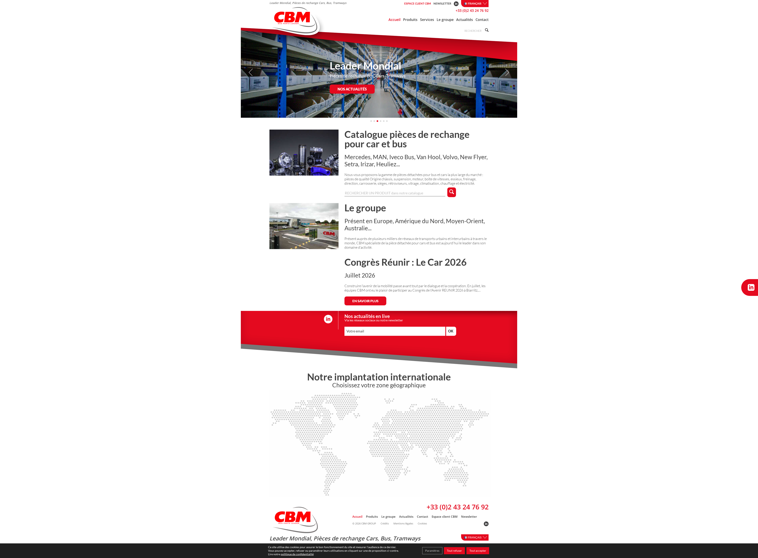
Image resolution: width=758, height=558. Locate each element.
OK (450, 331)
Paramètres (432, 550)
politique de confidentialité (297, 554)
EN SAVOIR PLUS (365, 301)
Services (427, 19)
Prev (251, 72)
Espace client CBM (417, 3)
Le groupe (445, 19)
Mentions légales (403, 523)
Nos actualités (352, 89)
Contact (482, 19)
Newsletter (442, 3)
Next (507, 72)
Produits (410, 19)
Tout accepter (477, 550)
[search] (486, 30)
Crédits (385, 523)
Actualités (464, 19)
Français (475, 3)
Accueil (394, 19)
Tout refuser (454, 550)
